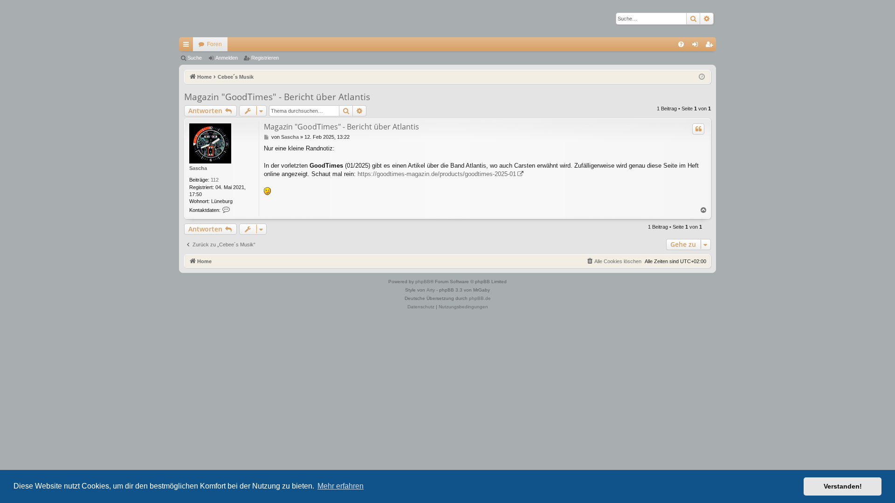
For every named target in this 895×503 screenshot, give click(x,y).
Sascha (198, 168)
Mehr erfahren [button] (340, 486)
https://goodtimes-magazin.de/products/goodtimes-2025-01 (437, 173)
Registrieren (265, 58)
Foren (214, 44)
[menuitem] (681, 44)
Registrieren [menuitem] (711, 46)
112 (215, 180)
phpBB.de (480, 298)
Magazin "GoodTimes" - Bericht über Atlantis (277, 97)
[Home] (211, 18)
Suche (194, 58)
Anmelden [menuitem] (697, 46)
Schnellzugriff (188, 46)
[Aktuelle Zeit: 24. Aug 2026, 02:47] (702, 77)
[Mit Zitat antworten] (698, 129)
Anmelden (226, 58)
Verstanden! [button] (843, 486)
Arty (431, 289)
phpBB (422, 281)
